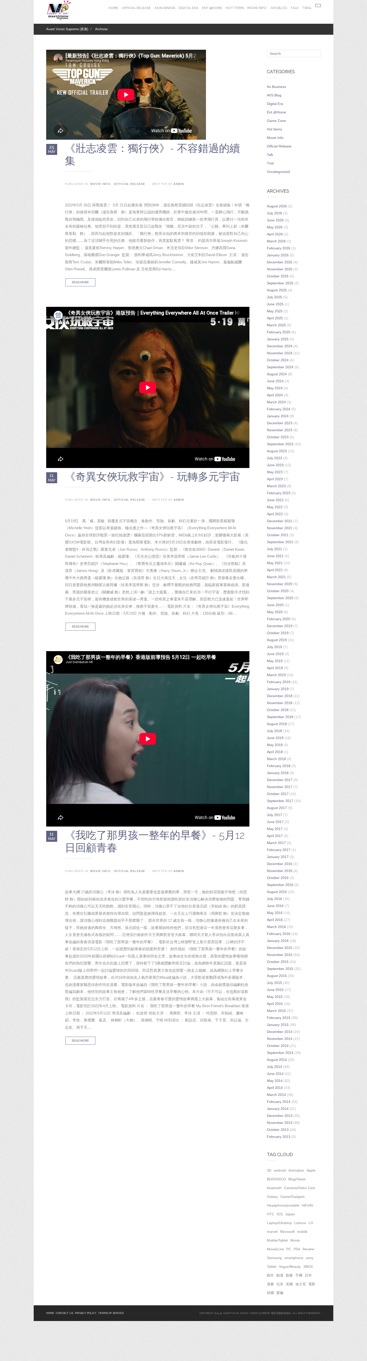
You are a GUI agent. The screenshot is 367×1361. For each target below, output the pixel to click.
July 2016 (274, 899)
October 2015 (278, 962)
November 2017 (279, 787)
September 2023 (280, 444)
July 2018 (274, 731)
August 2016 (277, 892)
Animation (296, 1170)
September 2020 (280, 598)
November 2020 (279, 584)
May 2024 (275, 388)
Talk (294, 8)
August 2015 (277, 976)
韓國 (270, 1293)
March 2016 (276, 927)
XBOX (308, 1267)
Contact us (64, 1313)
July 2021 (274, 549)
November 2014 (279, 1039)
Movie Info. (257, 8)
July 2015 (274, 983)
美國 (289, 1284)
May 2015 (275, 997)
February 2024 (278, 409)
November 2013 (279, 1123)
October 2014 (278, 1046)
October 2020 (278, 591)
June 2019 (275, 654)
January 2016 (278, 941)
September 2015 (280, 969)
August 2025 (277, 290)
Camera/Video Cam (299, 1188)
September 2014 (280, 1053)
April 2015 (275, 1004)
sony (309, 1258)
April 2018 (275, 752)
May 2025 (275, 311)
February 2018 (278, 766)
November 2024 (279, 353)
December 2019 (279, 626)
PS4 (297, 1249)
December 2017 (279, 780)
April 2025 (275, 318)
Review (308, 1249)
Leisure (300, 1223)
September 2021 (280, 542)
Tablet (271, 1267)
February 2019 (278, 682)
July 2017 (274, 815)
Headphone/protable (283, 1205)
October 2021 (278, 535)
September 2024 (280, 367)
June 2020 (275, 605)
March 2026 (276, 241)
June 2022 (275, 500)
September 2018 (280, 717)
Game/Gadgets (292, 1197)
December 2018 (279, 696)
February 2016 (278, 934)
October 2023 (278, 437)
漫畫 (270, 1284)
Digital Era (188, 8)
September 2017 (280, 801)
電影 (311, 1284)
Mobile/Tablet (277, 1240)
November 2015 (279, 955)
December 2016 (279, 864)
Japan (290, 1214)
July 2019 (274, 647)
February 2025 (278, 332)
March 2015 (276, 1011)
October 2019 (278, 633)
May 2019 (275, 661)
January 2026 (278, 255)
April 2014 (275, 1088)
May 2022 (275, 507)
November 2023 (279, 430)
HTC (270, 1214)
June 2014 (275, 1074)
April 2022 (275, 514)
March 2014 (276, 1095)
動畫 (289, 1275)
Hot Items (235, 8)
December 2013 (279, 1116)
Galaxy (272, 1197)
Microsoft (287, 1232)
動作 (270, 1275)
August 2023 (277, 451)
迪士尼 (300, 1284)
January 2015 (278, 1025)
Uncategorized (278, 172)
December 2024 (279, 346)
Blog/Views (297, 1179)
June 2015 (275, 990)
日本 (308, 1275)
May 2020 (275, 612)
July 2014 (274, 1067)
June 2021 (275, 556)
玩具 (279, 1284)
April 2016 (275, 920)
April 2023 (275, 479)
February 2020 (278, 619)
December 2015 (279, 948)
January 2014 (278, 1109)
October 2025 (278, 276)
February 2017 (278, 850)
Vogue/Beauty (290, 1267)
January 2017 (278, 857)
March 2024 (276, 402)
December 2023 (279, 423)
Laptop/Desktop (279, 1223)
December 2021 (279, 521)
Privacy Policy (85, 1313)
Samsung (274, 1258)
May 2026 (275, 227)
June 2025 (275, 304)
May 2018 (275, 745)
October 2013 (278, 1130)
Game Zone (276, 121)
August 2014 (277, 1060)
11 (51, 477)
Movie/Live (275, 1249)
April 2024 (275, 395)
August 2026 (277, 206)
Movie (295, 1240)
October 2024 (278, 360)
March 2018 (276, 759)
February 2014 (278, 1102)
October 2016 (278, 878)
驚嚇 (279, 1293)
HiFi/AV (307, 1205)
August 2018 (277, 724)
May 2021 (275, 563)
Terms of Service (111, 1313)
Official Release (136, 8)
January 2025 (278, 339)
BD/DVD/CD (276, 1179)
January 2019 (278, 689)
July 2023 (274, 458)
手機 (298, 1275)
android (280, 1170)
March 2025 (276, 325)
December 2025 (279, 262)
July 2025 (274, 297)
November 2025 (279, 269)
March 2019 (276, 675)
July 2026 (274, 213)
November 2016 (279, 871)
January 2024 (278, 416)
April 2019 (275, 668)
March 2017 (276, 843)
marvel (272, 1232)
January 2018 (278, 773)
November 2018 (279, 703)
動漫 (279, 1275)
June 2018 (275, 738)
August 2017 (277, 808)
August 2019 (277, 640)
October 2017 (278, 794)
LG (311, 1223)
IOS (280, 1214)
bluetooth (274, 1188)
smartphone (293, 1258)
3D (269, 1170)
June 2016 (275, 906)
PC (288, 1249)
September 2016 (280, 885)
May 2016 (275, 913)
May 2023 (275, 472)
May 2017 (275, 829)
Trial (307, 8)
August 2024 (277, 374)
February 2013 (278, 1137)
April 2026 (275, 234)
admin (179, 183)
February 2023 (278, 493)
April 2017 (275, 836)
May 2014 (275, 1081)
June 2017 (275, 822)
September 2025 (280, 283)
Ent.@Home (212, 8)
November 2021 (279, 528)
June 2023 (275, 465)
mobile (302, 1232)
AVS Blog (279, 8)
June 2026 (275, 220)
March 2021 (276, 577)
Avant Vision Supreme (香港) (67, 29)
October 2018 (278, 710)
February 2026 (278, 248)
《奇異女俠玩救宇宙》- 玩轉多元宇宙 (152, 476)
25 (51, 149)
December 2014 (279, 1032)
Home (113, 8)
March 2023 (276, 486)
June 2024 (275, 381)
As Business (164, 8)
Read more (80, 282)
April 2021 (275, 570)
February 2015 (278, 1018)
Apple (311, 1170)
